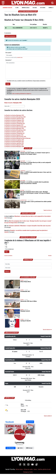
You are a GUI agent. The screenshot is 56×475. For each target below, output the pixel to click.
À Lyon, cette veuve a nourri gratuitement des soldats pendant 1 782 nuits (35, 202)
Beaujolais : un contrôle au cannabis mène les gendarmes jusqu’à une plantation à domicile (34, 182)
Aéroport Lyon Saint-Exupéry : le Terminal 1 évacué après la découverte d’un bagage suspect (35, 153)
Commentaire (8, 60)
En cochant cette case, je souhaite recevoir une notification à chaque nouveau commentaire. (26, 81)
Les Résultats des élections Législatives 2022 (14, 122)
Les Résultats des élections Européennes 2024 (14, 120)
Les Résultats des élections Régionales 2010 (13, 145)
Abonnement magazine (7, 7)
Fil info (17, 7)
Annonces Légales (25, 7)
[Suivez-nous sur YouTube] (32, 465)
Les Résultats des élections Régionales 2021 (13, 125)
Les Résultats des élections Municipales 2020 (14, 128)
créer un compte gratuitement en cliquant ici (21, 93)
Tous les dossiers (46, 329)
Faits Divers (42, 7)
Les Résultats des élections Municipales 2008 (14, 146)
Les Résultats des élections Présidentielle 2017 (14, 133)
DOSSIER (21, 280)
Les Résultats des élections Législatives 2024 (14, 118)
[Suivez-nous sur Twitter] (24, 465)
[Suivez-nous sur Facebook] (19, 435)
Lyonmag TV (51, 7)
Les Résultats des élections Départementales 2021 (15, 127)
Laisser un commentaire (10, 36)
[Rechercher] (52, 3)
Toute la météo (47, 416)
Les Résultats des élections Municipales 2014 (14, 141)
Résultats (50, 255)
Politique (35, 7)
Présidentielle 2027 (25, 291)
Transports (22, 170)
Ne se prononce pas (9, 249)
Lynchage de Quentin (25, 321)
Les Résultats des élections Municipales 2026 (14, 115)
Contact (35, 469)
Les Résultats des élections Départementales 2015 (15, 136)
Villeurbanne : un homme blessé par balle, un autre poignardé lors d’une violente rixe (35, 163)
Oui (6, 244)
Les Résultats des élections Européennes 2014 (14, 140)
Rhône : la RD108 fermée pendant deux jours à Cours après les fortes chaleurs (35, 172)
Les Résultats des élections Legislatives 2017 (14, 132)
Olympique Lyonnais (25, 311)
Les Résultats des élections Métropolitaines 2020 (15, 130)
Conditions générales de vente (44, 469)
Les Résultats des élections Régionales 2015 (13, 135)
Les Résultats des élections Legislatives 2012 (14, 143)
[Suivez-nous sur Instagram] (28, 465)
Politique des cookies (28, 469)
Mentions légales (19, 469)
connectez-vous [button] (19, 57)
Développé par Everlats (28, 472)
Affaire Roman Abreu (25, 281)
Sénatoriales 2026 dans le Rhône (28, 301)
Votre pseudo (8, 52)
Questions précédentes (8, 255)
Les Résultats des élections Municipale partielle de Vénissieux (17, 138)
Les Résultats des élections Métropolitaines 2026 (14, 117)
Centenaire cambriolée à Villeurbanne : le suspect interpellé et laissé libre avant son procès (30, 225)
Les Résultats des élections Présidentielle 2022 (14, 123)
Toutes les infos (47, 210)
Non (6, 247)
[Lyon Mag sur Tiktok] (36, 465)
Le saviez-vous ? (23, 200)
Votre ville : (7, 106)
